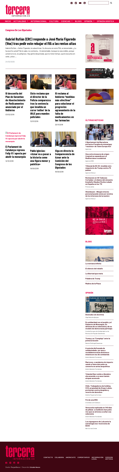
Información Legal (97, 458)
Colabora (59, 457)
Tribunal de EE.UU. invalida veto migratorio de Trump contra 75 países (98, 168)
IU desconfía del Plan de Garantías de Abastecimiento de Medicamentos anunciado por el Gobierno (15, 102)
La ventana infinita (93, 263)
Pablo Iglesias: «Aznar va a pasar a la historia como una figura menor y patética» (40, 157)
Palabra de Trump (92, 278)
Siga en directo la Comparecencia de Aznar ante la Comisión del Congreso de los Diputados (64, 159)
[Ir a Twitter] (76, 3)
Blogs (78, 21)
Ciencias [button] (66, 21)
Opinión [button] (88, 21)
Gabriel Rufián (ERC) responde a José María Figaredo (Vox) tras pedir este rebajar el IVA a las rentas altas (40, 41)
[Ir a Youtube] (80, 3)
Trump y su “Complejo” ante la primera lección (97, 339)
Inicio (8, 21)
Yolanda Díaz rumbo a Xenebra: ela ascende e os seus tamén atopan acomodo (98, 376)
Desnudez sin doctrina (94, 315)
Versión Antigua (109, 458)
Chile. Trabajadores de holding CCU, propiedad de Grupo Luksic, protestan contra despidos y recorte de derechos (98, 389)
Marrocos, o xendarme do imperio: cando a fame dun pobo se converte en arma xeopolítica (99, 364)
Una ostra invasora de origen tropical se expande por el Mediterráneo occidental (97, 156)
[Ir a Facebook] (72, 3)
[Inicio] (17, 10)
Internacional (39, 21)
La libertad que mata (94, 273)
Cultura (54, 21)
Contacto (48, 457)
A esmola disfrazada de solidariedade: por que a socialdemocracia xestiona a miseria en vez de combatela (97, 351)
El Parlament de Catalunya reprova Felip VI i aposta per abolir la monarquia (15, 151)
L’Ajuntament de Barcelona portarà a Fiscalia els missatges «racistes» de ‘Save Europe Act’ (98, 144)
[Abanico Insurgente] (99, 100)
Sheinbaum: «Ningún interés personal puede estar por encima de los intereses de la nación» (99, 194)
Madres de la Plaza (93, 283)
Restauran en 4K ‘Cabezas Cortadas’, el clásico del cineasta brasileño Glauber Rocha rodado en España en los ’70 (99, 181)
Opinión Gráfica (105, 21)
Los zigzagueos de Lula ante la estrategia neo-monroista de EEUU (98, 423)
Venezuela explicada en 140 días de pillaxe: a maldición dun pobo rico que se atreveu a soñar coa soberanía (98, 410)
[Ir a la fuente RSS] (85, 3)
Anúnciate (71, 457)
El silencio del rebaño (94, 268)
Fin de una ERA (91, 400)
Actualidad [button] (19, 21)
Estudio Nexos (35, 467)
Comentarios (84, 457)
